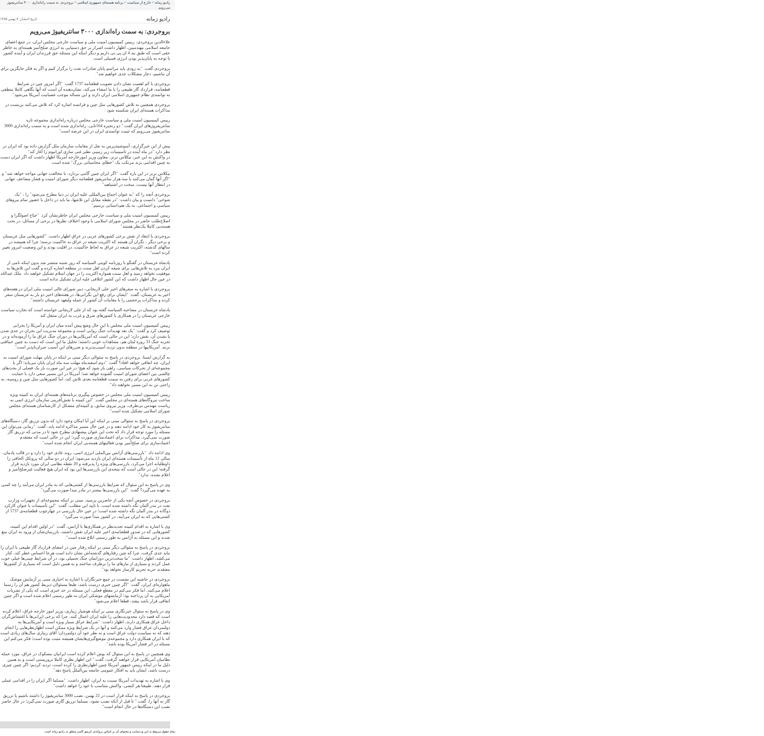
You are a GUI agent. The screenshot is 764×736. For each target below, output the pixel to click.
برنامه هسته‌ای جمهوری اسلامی (100, 2)
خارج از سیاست (139, 2)
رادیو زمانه (162, 2)
